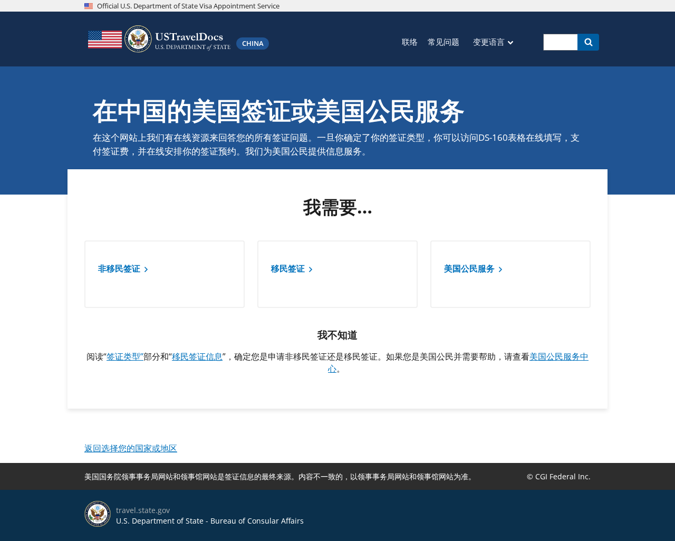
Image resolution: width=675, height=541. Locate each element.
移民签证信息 (197, 356)
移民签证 (288, 268)
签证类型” (125, 356)
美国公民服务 (469, 268)
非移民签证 (119, 268)
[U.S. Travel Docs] (158, 39)
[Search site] (588, 42)
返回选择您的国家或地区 (130, 448)
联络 (410, 41)
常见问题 (443, 41)
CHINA (253, 43)
